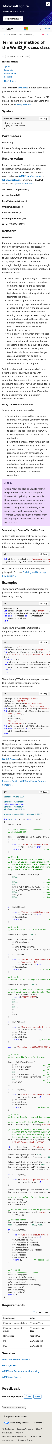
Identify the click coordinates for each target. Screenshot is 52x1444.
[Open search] (40, 28)
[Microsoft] (26, 28)
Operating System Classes (15, 1359)
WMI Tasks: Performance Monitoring (20, 1371)
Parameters (9, 70)
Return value (10, 73)
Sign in (47, 28)
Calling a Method (23, 104)
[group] (26, 560)
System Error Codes (24, 183)
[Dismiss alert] (48, 4)
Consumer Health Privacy (13, 1436)
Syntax (7, 66)
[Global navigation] (2, 28)
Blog (38, 1429)
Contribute (7, 1432)
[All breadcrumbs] (4, 35)
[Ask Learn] (43, 35)
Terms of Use (35, 1436)
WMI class (23, 87)
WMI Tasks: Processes (13, 1377)
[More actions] (47, 35)
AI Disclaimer (8, 1429)
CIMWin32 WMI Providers (20, 34)
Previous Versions (25, 1429)
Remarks (8, 77)
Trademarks (7, 1440)
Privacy (18, 1432)
